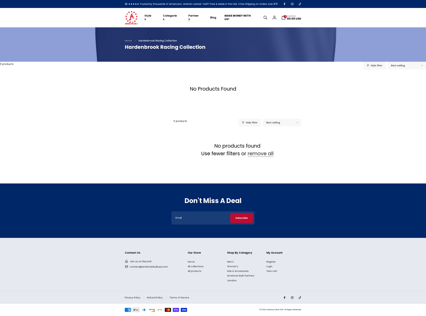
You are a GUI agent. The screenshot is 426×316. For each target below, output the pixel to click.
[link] (201, 4)
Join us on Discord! (140, 261)
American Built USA (275, 309)
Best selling (398, 65)
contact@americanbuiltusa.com (149, 266)
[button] (149, 18)
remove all (261, 154)
